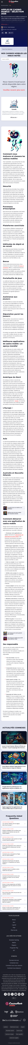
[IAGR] (6, 1031)
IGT (14, 968)
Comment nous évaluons (14, 985)
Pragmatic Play (14, 965)
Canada (13, 409)
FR (13, 1017)
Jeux (14, 939)
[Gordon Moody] (13, 1035)
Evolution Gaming (14, 957)
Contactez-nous (13, 980)
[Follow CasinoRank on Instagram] (8, 1013)
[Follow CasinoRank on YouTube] (15, 1013)
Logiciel (14, 942)
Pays (13, 945)
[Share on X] (2, 33)
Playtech (13, 962)
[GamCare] (19, 1031)
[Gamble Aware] (11, 1039)
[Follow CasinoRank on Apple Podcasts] (22, 1013)
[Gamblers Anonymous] (11, 1031)
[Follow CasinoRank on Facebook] (5, 1013)
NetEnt (14, 960)
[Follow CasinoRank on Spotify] (18, 1013)
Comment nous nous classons (14, 983)
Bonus (13, 937)
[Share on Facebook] (6, 33)
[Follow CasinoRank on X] (12, 1013)
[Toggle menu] (2, 1)
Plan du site (14, 947)
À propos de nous (14, 977)
